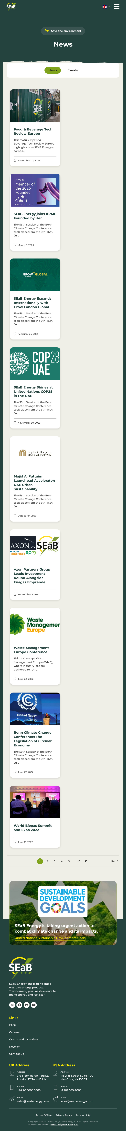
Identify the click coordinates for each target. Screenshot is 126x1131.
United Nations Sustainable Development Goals (50, 938)
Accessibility (83, 1115)
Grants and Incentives (23, 1039)
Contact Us (16, 1053)
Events (72, 70)
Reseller (14, 1046)
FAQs (12, 1025)
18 (86, 861)
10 (79, 861)
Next (114, 861)
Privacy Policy (64, 1115)
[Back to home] (11, 7)
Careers (14, 1032)
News (52, 70)
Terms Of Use (44, 1115)
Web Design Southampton (64, 1124)
